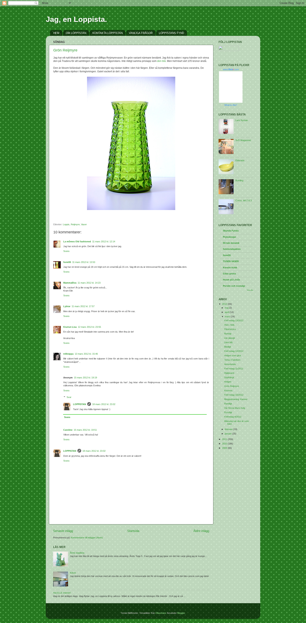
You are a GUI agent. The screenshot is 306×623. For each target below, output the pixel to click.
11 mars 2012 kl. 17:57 (83, 306)
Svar (69, 397)
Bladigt (227, 346)
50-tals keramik (231, 243)
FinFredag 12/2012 (233, 351)
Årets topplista (77, 553)
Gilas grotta (229, 273)
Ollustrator (160, 613)
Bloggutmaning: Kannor (236, 399)
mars (228, 316)
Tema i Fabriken (232, 360)
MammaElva (69, 282)
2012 (225, 304)
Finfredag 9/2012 (232, 416)
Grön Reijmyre (65, 50)
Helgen (227, 381)
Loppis (66, 224)
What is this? (230, 105)
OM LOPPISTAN (76, 33)
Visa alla (250, 290)
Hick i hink (229, 325)
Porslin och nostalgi (234, 286)
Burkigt (227, 333)
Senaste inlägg (63, 531)
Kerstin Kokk (230, 267)
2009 (225, 448)
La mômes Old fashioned (77, 241)
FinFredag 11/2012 (233, 368)
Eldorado (239, 160)
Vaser (84, 224)
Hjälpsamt (229, 373)
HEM (56, 33)
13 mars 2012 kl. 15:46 (86, 354)
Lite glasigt (229, 338)
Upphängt (229, 377)
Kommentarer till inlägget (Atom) (87, 537)
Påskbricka (230, 329)
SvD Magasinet (243, 140)
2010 (225, 443)
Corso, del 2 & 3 (243, 200)
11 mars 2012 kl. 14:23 (89, 282)
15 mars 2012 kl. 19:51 (85, 430)
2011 (225, 439)
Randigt (228, 403)
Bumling (239, 180)
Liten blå (228, 342)
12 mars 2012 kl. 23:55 (89, 327)
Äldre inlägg (201, 531)
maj (227, 307)
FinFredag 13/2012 (233, 320)
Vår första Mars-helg (234, 408)
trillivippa (68, 354)
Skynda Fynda (231, 230)
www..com (231, 69)
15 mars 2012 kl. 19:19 (85, 377)
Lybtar (66, 306)
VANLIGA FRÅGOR (141, 33)
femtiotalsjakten (232, 249)
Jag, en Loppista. (76, 19)
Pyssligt (228, 412)
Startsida (133, 531)
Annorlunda (230, 364)
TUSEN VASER (231, 261)
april (227, 312)
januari (228, 433)
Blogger (181, 613)
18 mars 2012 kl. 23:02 (103, 404)
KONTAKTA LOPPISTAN (107, 33)
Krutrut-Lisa (70, 327)
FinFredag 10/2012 (233, 395)
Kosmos (228, 390)
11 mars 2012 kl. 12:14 (103, 241)
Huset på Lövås (231, 279)
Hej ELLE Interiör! (62, 593)
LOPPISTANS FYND (171, 33)
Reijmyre (75, 224)
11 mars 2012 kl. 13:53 (83, 262)
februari (229, 429)
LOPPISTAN (79, 404)
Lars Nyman (241, 120)
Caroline (67, 430)
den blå (161, 61)
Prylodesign (229, 237)
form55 (67, 262)
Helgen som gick (232, 355)
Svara (66, 251)
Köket (73, 573)
